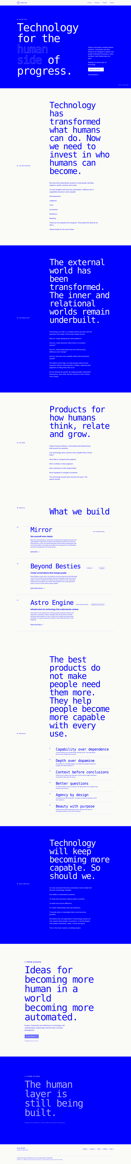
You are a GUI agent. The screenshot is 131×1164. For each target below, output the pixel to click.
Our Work (89, 2)
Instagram (93, 1148)
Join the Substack (93, 74)
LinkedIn (105, 1148)
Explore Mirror (34, 551)
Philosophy (97, 2)
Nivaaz (112, 1148)
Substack (112, 2)
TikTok (99, 1148)
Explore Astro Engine (36, 624)
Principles (104, 2)
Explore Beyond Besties (37, 588)
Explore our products (95, 69)
